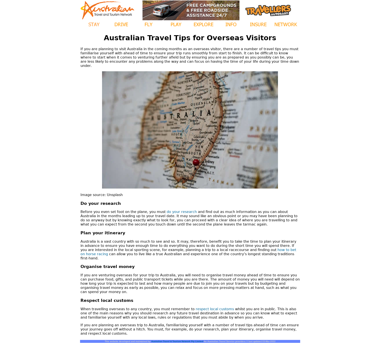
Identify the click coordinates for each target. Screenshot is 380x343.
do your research (182, 212)
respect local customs (215, 309)
